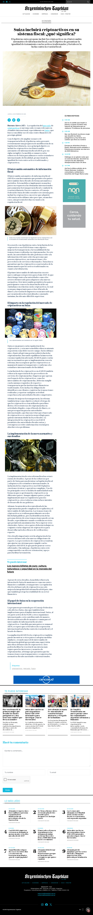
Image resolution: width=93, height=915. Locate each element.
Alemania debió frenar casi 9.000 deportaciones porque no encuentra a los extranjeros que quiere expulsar (47, 854)
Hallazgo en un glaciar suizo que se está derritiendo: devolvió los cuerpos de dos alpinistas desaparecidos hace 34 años (77, 159)
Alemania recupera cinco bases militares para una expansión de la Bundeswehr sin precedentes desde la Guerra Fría (18, 815)
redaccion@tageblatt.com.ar (46, 893)
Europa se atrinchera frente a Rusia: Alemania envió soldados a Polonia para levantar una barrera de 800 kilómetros (77, 148)
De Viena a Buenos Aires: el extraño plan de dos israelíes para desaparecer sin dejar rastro (47, 814)
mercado (47, 125)
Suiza (47, 130)
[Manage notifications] (88, 911)
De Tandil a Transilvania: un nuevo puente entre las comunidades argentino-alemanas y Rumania (80, 715)
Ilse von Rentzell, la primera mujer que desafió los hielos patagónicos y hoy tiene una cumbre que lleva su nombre (77, 136)
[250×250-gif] (74, 190)
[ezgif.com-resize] (74, 216)
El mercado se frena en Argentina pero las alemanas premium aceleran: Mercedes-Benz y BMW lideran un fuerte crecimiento (47, 835)
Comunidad (54, 14)
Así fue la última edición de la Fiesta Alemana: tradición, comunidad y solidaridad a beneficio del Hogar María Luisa (76, 171)
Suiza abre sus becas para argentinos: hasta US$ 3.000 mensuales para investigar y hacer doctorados (34, 715)
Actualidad (26, 14)
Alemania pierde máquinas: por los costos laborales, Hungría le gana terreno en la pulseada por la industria (77, 853)
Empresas (45, 14)
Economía (36, 14)
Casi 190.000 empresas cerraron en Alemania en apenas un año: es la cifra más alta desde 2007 (18, 833)
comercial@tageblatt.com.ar (46, 895)
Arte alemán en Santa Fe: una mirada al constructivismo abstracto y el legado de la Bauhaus (57, 714)
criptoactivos (13, 128)
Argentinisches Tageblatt (14, 909)
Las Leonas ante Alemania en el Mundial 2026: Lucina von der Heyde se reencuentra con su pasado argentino (76, 814)
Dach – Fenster (65, 14)
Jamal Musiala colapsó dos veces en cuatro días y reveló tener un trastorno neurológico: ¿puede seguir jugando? (18, 853)
